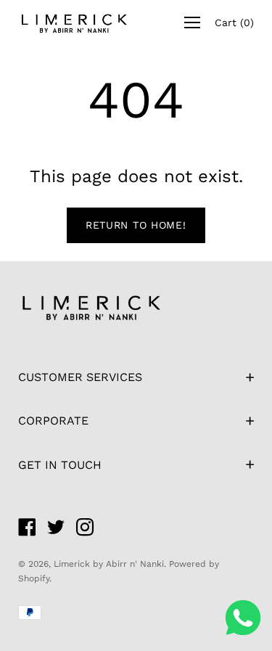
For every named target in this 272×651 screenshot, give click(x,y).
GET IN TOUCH (60, 465)
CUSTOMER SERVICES (80, 377)
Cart (234, 22)
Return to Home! (136, 225)
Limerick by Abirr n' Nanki (109, 564)
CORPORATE (53, 420)
